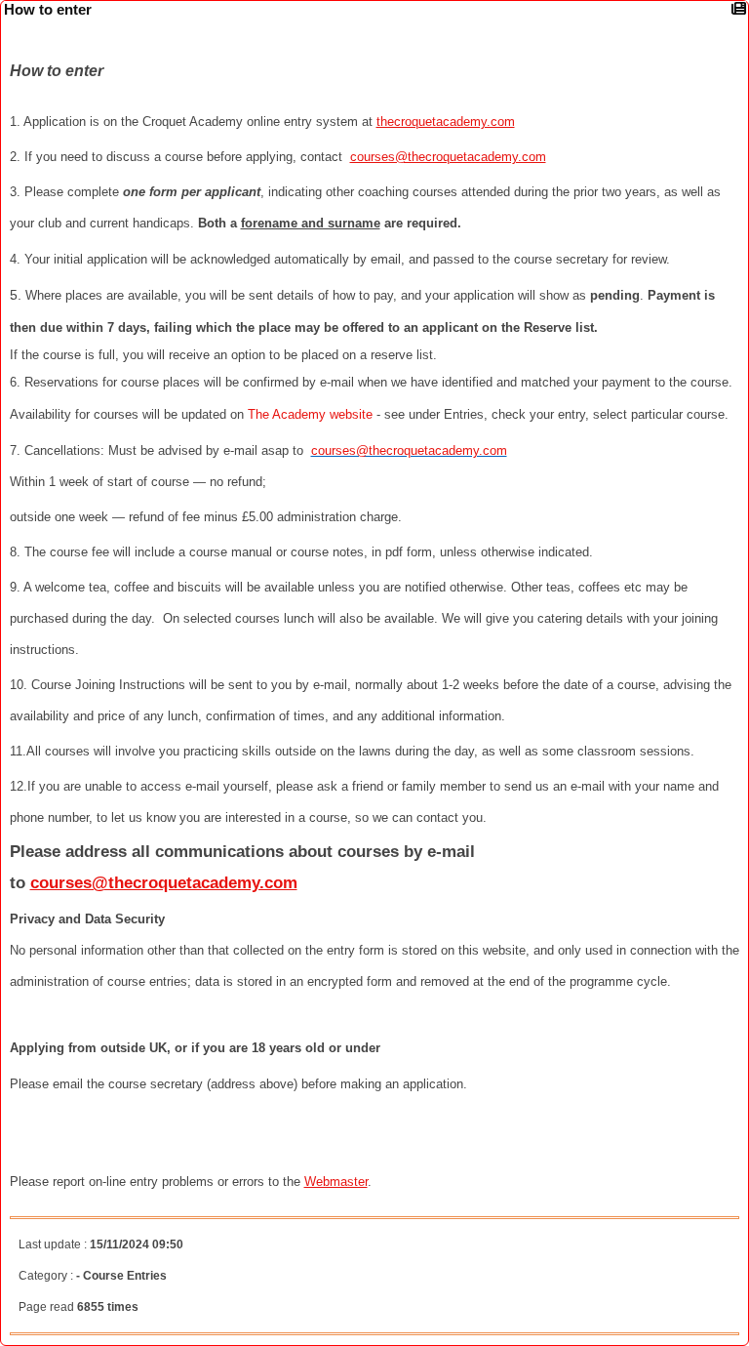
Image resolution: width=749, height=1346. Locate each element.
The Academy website (310, 414)
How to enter (48, 9)
